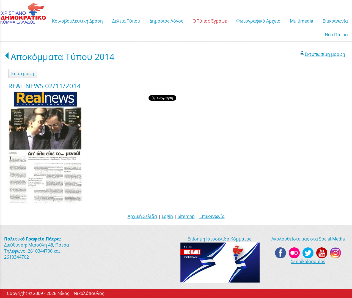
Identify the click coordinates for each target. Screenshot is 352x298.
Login (167, 216)
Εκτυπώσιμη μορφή (325, 54)
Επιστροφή (22, 73)
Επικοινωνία (212, 216)
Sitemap (186, 216)
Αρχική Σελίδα (142, 216)
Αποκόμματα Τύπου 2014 (62, 56)
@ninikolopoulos (308, 261)
